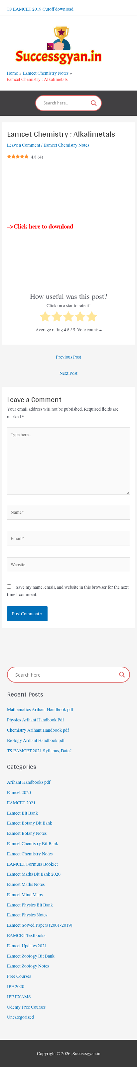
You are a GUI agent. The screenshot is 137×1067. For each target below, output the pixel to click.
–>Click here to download (40, 226)
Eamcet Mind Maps (25, 895)
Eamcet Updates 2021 (27, 946)
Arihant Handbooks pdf (29, 782)
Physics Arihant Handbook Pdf (35, 720)
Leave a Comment (23, 145)
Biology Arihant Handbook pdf (36, 740)
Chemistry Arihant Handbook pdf (38, 730)
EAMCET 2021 (21, 803)
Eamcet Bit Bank (22, 813)
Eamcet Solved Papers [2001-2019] (39, 925)
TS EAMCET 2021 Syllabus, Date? (39, 751)
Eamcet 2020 (19, 792)
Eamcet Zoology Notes (28, 966)
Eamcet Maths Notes (26, 884)
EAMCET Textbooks (26, 935)
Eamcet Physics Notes (27, 915)
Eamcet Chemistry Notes (66, 145)
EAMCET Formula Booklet (32, 864)
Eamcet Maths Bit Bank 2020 (34, 874)
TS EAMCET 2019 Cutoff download (40, 9)
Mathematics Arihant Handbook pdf (40, 709)
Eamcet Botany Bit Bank (29, 823)
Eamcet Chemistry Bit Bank (32, 843)
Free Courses (19, 976)
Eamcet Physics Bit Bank (30, 905)
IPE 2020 (15, 986)
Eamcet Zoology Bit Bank (31, 956)
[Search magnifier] (93, 103)
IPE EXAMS (19, 997)
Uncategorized (20, 1017)
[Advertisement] (68, 191)
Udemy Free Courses (26, 1007)
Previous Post (68, 357)
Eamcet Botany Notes (27, 833)
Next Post (68, 373)
